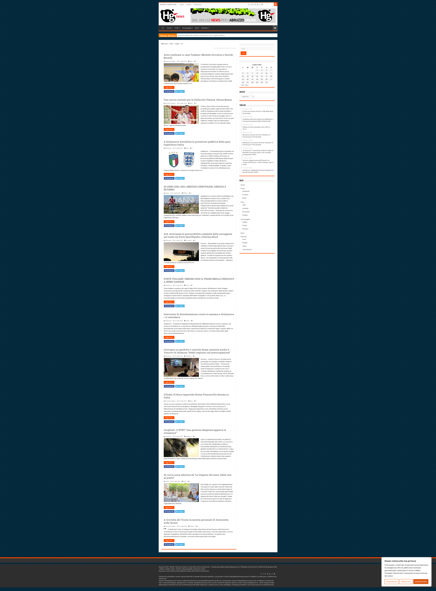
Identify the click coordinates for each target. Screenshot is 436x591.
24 (266, 79)
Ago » (247, 85)
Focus (169, 28)
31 (266, 82)
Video (244, 246)
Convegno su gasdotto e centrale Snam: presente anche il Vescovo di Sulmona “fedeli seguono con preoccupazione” (197, 351)
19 (243, 79)
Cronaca (245, 195)
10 (266, 73)
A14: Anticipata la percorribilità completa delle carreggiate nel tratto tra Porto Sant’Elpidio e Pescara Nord (198, 235)
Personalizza (391, 581)
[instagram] (260, 4)
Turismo (245, 229)
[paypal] (262, 4)
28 (252, 82)
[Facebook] (250, 4)
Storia (187, 285)
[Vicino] (429, 558)
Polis (176, 28)
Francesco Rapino (170, 61)
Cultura (192, 526)
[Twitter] (253, 4)
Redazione (168, 148)
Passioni (204, 28)
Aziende (245, 208)
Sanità (188, 320)
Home (182, 4)
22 (257, 79)
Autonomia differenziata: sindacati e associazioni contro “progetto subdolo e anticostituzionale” (207, 35)
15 (257, 76)
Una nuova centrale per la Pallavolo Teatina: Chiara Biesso (198, 99)
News (244, 198)
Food (184, 481)
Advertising (197, 4)
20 (248, 79)
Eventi (244, 225)
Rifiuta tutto (406, 581)
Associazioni (247, 249)
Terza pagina (186, 28)
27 (248, 82)
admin (167, 193)
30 (262, 82)
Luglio (177, 44)
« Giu (242, 85)
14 (252, 76)
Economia (189, 240)
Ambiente (188, 356)
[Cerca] (275, 4)
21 (252, 79)
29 (257, 82)
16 (262, 76)
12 (243, 76)
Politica (185, 193)
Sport (197, 28)
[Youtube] (257, 4)
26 (243, 82)
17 (266, 76)
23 (262, 79)
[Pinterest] (255, 4)
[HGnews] (172, 15)
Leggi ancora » (169, 87)
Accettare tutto (421, 581)
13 (247, 76)
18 (271, 76)
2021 (171, 44)
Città (243, 205)
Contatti (188, 4)
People (244, 243)
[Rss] (249, 4)
